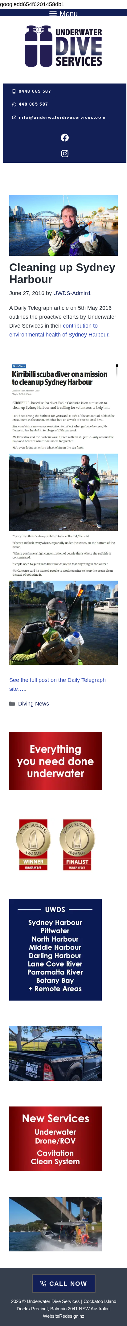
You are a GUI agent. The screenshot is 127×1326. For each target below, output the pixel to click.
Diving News (33, 704)
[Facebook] (64, 137)
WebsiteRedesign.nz (63, 1316)
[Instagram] (64, 153)
